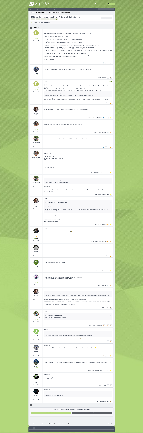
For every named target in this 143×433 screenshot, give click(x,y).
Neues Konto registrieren (51, 412)
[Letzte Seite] (38, 28)
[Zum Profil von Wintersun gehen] (36, 391)
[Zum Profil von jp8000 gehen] (36, 347)
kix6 (91, 62)
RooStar (36, 113)
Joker (35, 251)
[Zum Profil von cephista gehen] (36, 230)
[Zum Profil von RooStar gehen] (36, 109)
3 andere (104, 132)
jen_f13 (94, 62)
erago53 (96, 62)
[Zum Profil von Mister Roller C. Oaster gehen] (36, 376)
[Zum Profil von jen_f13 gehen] (36, 331)
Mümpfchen (99, 401)
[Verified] (38, 37)
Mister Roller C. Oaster (36, 380)
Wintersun (93, 256)
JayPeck (100, 194)
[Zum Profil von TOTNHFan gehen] (36, 276)
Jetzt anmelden (92, 412)
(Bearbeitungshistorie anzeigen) (64, 70)
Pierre (104, 270)
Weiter (35, 27)
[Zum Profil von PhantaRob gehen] (31, 22)
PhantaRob (35, 22)
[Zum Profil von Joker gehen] (36, 247)
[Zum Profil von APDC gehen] (36, 69)
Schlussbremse (35, 142)
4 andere (100, 62)
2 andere (100, 117)
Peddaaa (100, 132)
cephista (89, 117)
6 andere (97, 355)
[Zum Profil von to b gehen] (36, 262)
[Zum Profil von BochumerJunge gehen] (36, 123)
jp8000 (35, 351)
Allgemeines (47, 22)
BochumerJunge (35, 128)
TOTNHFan (35, 281)
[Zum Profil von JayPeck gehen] (36, 362)
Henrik (100, 256)
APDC (35, 73)
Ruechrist (104, 77)
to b (35, 266)
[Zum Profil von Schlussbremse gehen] (36, 138)
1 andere (107, 270)
